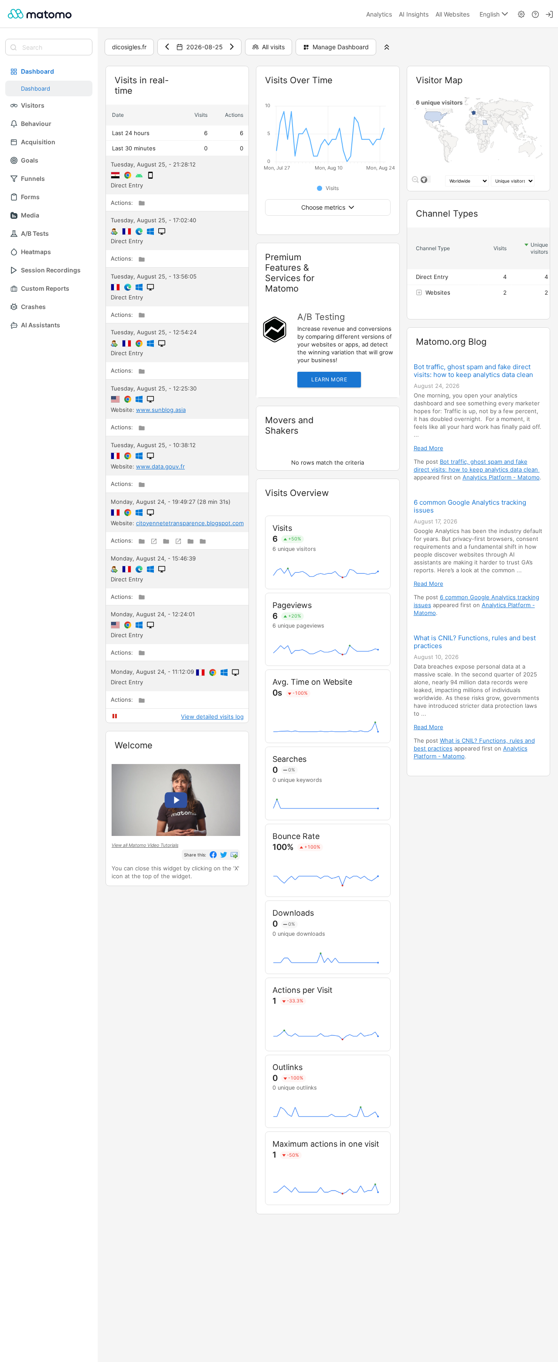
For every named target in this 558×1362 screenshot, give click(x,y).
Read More (428, 448)
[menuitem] (379, 14)
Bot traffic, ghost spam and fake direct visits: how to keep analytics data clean (474, 371)
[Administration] (521, 14)
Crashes (33, 306)
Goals (29, 160)
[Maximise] (223, 80)
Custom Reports (45, 288)
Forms (30, 196)
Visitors (32, 105)
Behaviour (36, 123)
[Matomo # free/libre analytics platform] (39, 13)
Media (30, 215)
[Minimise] (211, 80)
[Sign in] (549, 14)
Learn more (329, 379)
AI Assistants (40, 325)
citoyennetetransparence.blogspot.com (190, 523)
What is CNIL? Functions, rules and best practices (475, 642)
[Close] (235, 80)
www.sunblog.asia (161, 409)
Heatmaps (36, 251)
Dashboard (37, 71)
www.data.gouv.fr (160, 466)
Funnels (33, 178)
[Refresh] (198, 80)
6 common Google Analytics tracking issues (470, 506)
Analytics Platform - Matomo (501, 477)
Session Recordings (51, 270)
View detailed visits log (212, 716)
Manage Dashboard (341, 47)
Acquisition (38, 142)
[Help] (535, 14)
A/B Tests (35, 233)
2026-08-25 (204, 47)
